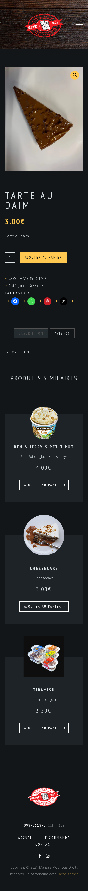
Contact (44, 844)
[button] (74, 75)
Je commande (57, 837)
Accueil (26, 837)
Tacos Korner (67, 874)
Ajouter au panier (43, 257)
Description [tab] (31, 333)
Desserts (36, 285)
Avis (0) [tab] (62, 333)
